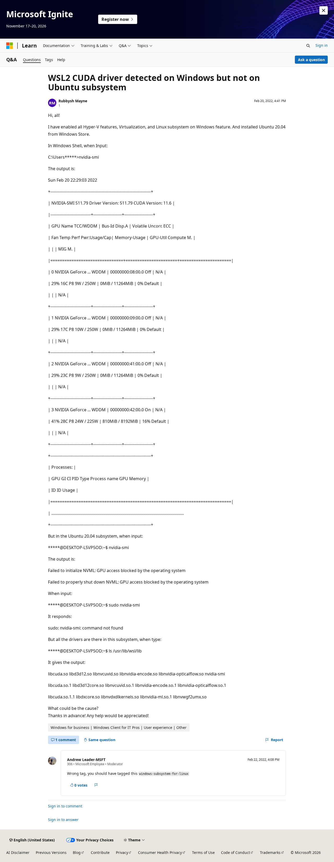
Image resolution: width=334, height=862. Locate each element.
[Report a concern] (96, 785)
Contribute (100, 852)
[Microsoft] (9, 45)
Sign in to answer (63, 819)
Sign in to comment (65, 806)
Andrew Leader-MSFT (86, 759)
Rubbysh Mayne (72, 100)
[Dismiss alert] (323, 10)
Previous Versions (51, 852)
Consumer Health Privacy (160, 852)
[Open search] (308, 45)
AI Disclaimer (17, 852)
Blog (77, 852)
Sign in (321, 45)
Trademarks (270, 852)
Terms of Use (203, 852)
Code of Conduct (235, 852)
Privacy (122, 852)
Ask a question (311, 59)
